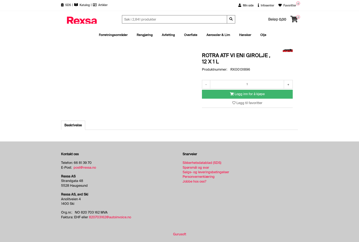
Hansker (245, 35)
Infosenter (267, 5)
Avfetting (168, 35)
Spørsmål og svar (196, 167)
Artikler (103, 5)
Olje (263, 35)
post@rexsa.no (85, 167)
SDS (68, 5)
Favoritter (289, 5)
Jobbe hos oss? (194, 181)
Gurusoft (179, 234)
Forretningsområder (113, 35)
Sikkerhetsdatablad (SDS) (202, 163)
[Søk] (231, 19)
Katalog (84, 5)
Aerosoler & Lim (218, 35)
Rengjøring (145, 35)
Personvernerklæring (199, 176)
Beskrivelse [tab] (73, 125)
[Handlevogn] (294, 20)
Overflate (190, 35)
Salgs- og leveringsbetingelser (206, 172)
